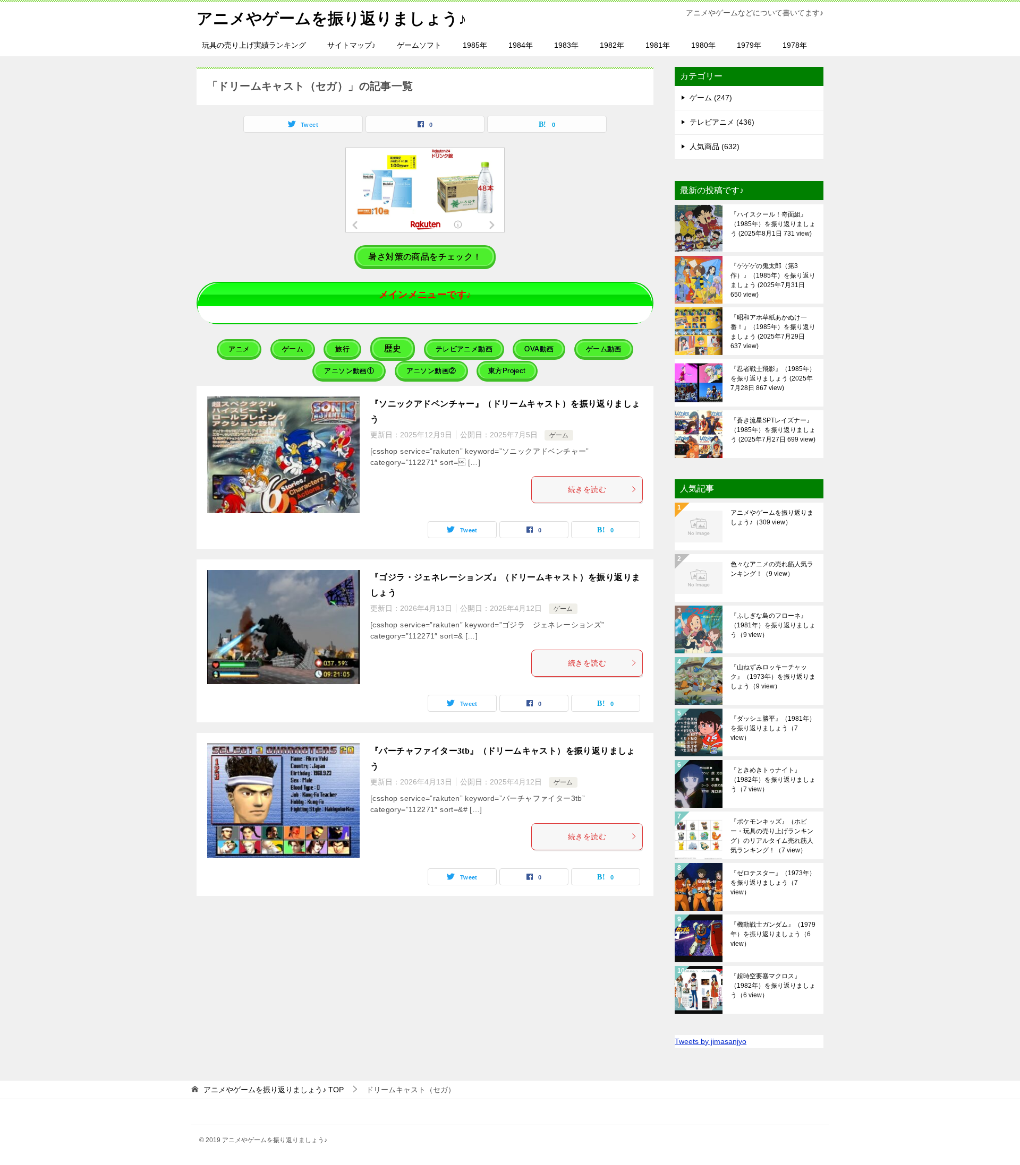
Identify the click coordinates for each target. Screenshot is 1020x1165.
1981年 (657, 45)
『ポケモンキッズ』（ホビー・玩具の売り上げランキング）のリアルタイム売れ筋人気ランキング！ (771, 836)
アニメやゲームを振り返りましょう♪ (331, 18)
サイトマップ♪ (351, 45)
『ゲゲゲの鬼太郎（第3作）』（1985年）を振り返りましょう (772, 280)
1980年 (703, 45)
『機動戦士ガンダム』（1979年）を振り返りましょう (772, 934)
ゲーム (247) (711, 97)
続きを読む (587, 489)
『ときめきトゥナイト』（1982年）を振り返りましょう (772, 779)
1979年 (749, 45)
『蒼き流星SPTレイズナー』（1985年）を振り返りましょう (772, 430)
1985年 (475, 45)
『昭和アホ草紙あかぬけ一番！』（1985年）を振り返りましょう (772, 332)
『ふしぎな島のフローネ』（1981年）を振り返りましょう (772, 625)
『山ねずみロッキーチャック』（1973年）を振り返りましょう (772, 676)
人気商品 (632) (715, 146)
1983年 (566, 45)
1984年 (520, 45)
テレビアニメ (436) (722, 122)
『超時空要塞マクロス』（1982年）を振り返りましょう (772, 985)
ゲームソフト (419, 45)
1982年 (612, 45)
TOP (273, 1089)
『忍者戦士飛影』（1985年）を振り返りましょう (772, 378)
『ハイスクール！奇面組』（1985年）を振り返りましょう (772, 224)
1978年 (795, 45)
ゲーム (558, 435)
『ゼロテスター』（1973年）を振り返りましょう (772, 882)
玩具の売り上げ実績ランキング (254, 45)
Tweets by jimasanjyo (710, 1041)
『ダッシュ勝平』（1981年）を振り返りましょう (772, 728)
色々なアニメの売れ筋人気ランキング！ (771, 568)
